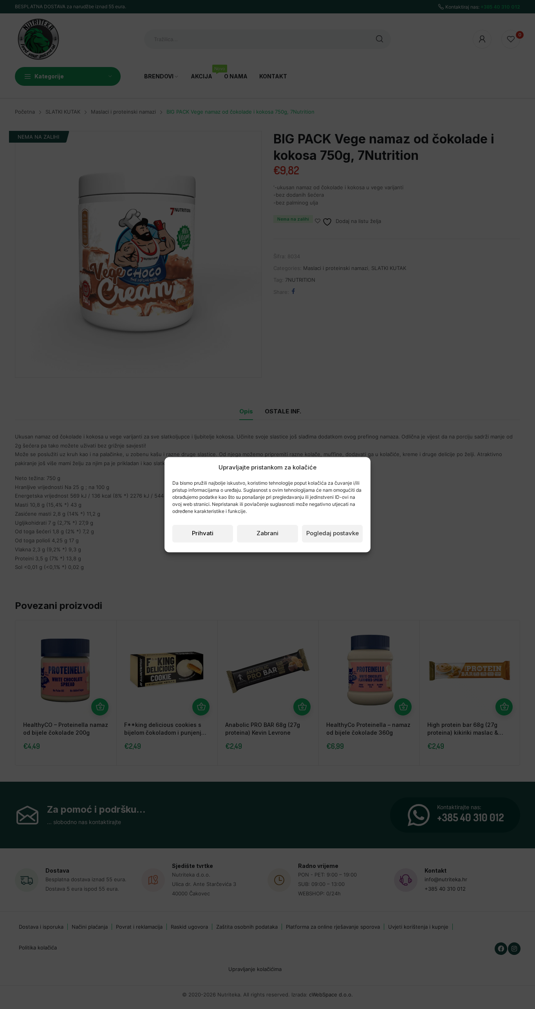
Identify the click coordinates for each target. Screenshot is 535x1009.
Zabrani (267, 533)
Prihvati (202, 533)
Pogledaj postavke (332, 533)
